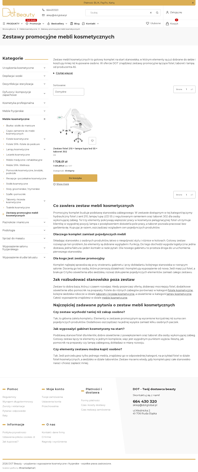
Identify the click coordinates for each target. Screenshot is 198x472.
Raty (5, 415)
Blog (77, 23)
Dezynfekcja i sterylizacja (17, 84)
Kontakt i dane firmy (53, 432)
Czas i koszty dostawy (93, 405)
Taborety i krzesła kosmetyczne (15, 201)
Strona (179, 89)
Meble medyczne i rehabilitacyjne (24, 160)
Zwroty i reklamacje (13, 406)
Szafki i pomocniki (16, 194)
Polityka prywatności (14, 432)
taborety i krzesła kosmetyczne (115, 294)
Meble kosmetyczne (28, 29)
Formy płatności (90, 400)
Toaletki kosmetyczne (18, 207)
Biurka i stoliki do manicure (20, 125)
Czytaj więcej (64, 73)
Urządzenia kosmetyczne (18, 67)
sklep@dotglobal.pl (56, 15)
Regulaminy (9, 397)
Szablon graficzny (18, 468)
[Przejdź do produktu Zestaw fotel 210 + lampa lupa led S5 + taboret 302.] (75, 124)
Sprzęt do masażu (13, 238)
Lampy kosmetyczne (17, 149)
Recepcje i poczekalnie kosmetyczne (26, 178)
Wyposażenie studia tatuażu (20, 257)
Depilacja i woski (12, 75)
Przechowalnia (50, 406)
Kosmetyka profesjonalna (18, 103)
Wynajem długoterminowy (17, 401)
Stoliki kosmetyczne (17, 183)
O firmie (46, 437)
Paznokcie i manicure (15, 222)
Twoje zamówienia (52, 397)
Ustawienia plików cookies (17, 437)
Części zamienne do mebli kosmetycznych (20, 132)
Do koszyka (75, 178)
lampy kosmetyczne (179, 294)
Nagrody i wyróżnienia (54, 441)
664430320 (52, 10)
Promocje (35, 23)
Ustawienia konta (51, 401)
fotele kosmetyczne (180, 290)
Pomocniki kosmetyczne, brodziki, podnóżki (24, 172)
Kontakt (90, 23)
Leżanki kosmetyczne (18, 154)
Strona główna (9, 29)
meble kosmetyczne (114, 297)
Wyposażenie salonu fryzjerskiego (15, 248)
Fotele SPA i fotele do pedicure (23, 144)
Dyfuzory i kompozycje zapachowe (16, 93)
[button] (192, 2)
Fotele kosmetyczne (17, 139)
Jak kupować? (10, 441)
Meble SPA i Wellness (17, 165)
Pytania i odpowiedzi (14, 411)
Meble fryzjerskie (13, 111)
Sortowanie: (59, 85)
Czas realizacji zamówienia (95, 409)
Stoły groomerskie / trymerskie (23, 189)
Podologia (8, 230)
